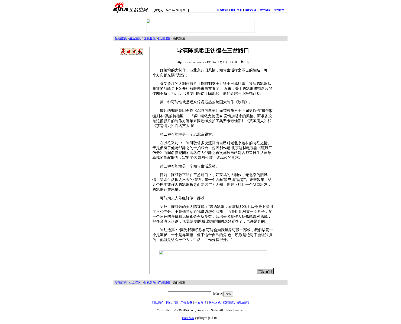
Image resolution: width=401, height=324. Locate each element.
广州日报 (164, 38)
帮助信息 (243, 302)
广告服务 (186, 302)
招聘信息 (229, 302)
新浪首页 (121, 38)
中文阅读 (200, 302)
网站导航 (172, 302)
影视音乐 (150, 38)
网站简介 (158, 302)
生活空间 (135, 38)
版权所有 (188, 318)
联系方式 (215, 302)
